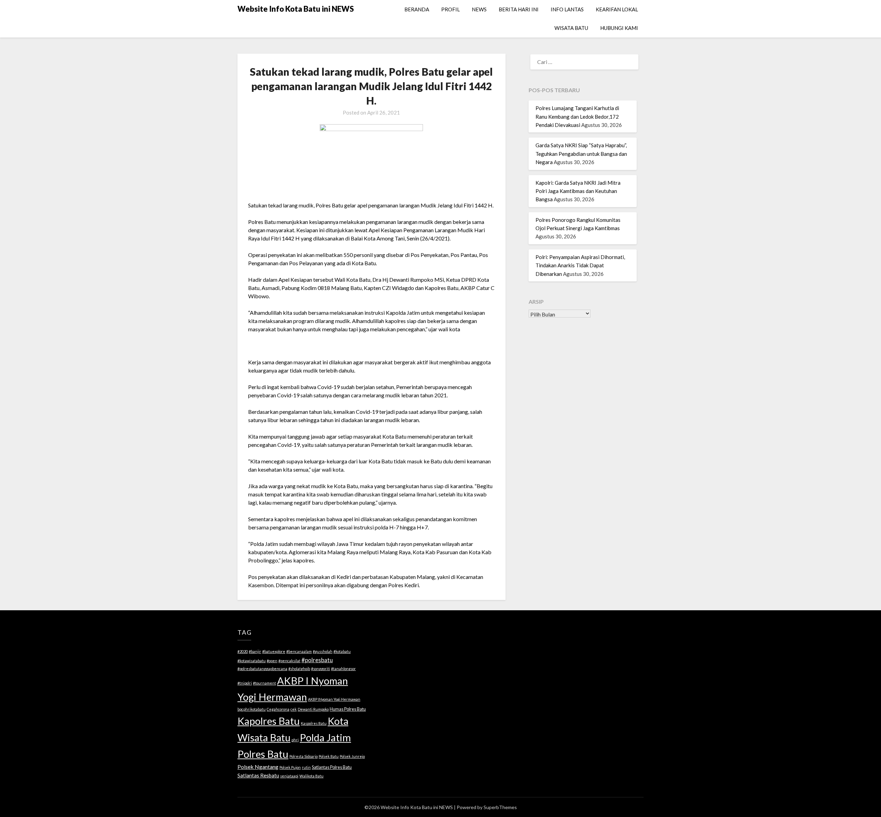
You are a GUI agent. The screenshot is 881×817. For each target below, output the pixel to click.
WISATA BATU (571, 28)
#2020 (242, 651)
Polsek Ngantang (257, 766)
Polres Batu (262, 754)
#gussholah (322, 651)
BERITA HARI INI (519, 9)
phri (295, 740)
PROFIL (450, 9)
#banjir (255, 651)
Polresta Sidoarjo (303, 756)
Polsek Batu (329, 756)
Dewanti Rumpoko (313, 709)
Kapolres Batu (268, 721)
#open (272, 660)
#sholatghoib (299, 668)
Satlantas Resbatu (258, 775)
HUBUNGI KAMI (619, 28)
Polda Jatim (325, 737)
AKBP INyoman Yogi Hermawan (334, 699)
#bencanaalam (299, 651)
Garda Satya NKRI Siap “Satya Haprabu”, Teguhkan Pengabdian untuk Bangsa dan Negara (581, 153)
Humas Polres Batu (348, 709)
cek (293, 709)
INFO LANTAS (567, 9)
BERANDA (416, 9)
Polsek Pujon (290, 767)
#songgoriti (320, 668)
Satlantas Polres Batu (332, 767)
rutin (306, 767)
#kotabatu (342, 651)
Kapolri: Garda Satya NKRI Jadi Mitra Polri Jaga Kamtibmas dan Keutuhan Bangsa (577, 191)
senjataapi (289, 776)
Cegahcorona (278, 709)
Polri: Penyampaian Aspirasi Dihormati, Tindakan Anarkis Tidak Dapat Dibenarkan (580, 265)
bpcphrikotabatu (251, 709)
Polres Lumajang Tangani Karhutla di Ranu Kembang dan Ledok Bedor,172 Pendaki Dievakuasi (577, 116)
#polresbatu (317, 660)
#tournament (264, 683)
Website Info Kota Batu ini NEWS (295, 8)
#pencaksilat (289, 660)
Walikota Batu (311, 776)
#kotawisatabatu (251, 660)
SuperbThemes (500, 807)
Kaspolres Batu (314, 723)
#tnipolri (244, 683)
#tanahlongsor (343, 668)
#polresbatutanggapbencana (262, 668)
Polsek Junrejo (352, 756)
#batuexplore (273, 651)
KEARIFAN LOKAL (617, 9)
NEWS (479, 9)
